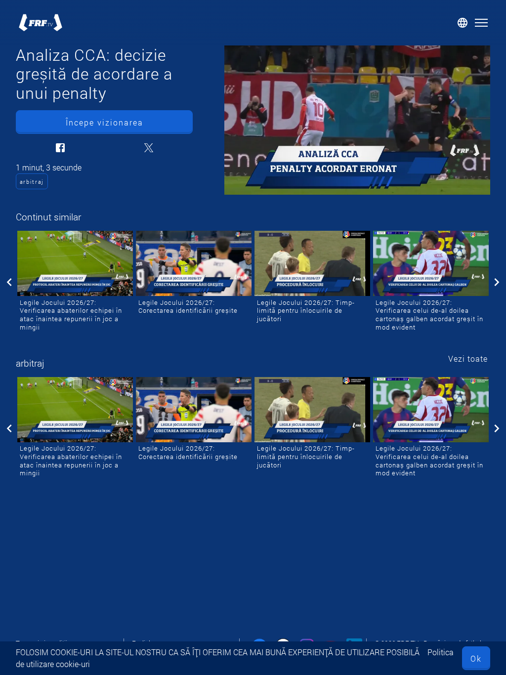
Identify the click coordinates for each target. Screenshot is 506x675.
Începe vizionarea (104, 122)
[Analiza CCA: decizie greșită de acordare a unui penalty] (357, 120)
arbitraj (32, 181)
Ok (476, 658)
